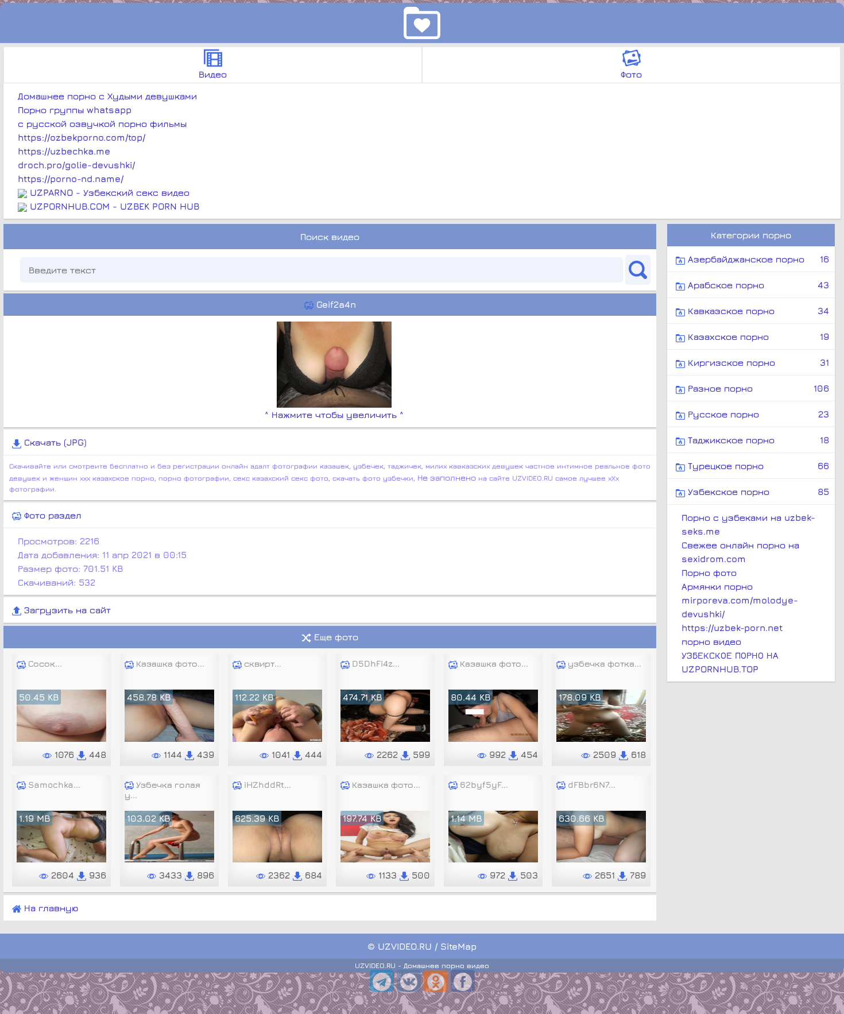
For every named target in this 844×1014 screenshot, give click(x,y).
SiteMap (458, 946)
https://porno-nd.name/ (70, 178)
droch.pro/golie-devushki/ (76, 165)
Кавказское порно (757, 310)
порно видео (711, 641)
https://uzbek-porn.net (732, 627)
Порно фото (709, 572)
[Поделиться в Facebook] (463, 981)
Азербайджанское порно (757, 259)
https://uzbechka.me (64, 151)
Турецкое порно (757, 465)
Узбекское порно (757, 491)
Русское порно (757, 414)
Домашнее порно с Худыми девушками (107, 96)
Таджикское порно (757, 440)
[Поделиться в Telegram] (382, 981)
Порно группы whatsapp (74, 110)
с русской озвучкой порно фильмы (102, 123)
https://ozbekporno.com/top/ (81, 137)
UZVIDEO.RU (405, 946)
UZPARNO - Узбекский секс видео (109, 192)
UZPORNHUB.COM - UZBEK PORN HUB (114, 206)
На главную (49, 908)
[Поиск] (638, 270)
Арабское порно (757, 285)
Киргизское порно (757, 362)
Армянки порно (717, 586)
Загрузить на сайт (66, 610)
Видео (213, 74)
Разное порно (757, 388)
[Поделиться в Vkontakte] (409, 981)
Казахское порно (757, 336)
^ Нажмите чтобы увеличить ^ (334, 414)
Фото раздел (51, 515)
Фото (631, 74)
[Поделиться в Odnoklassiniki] (436, 981)
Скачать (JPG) (54, 442)
